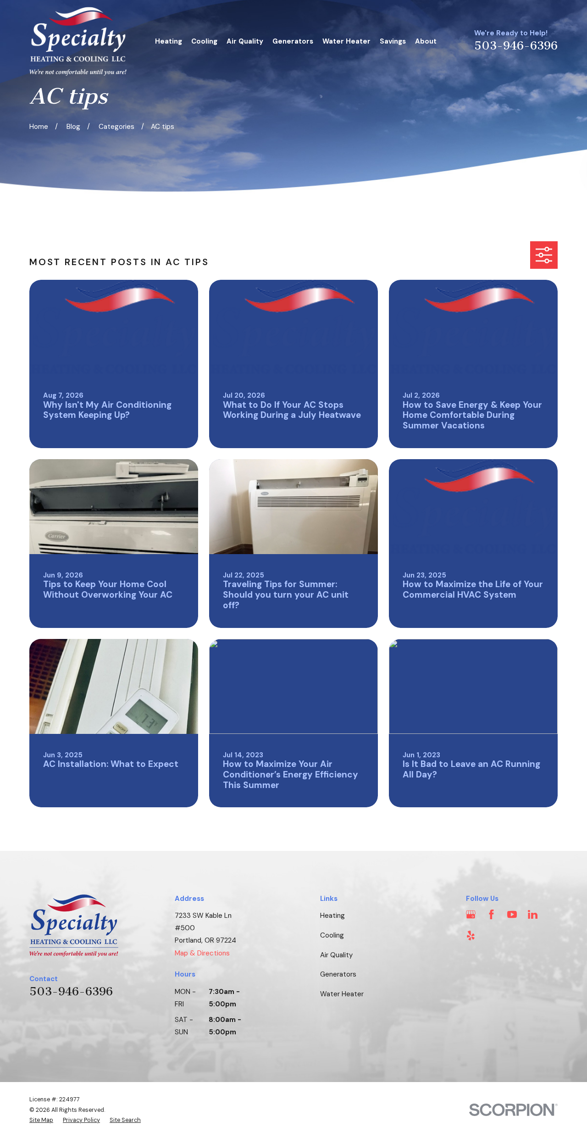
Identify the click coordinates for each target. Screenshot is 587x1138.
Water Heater (342, 994)
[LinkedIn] (532, 914)
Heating (332, 915)
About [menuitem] (426, 41)
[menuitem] (41, 1120)
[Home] (78, 41)
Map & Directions (202, 953)
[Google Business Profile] (471, 914)
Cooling (332, 935)
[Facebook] (491, 914)
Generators (338, 974)
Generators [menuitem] (292, 41)
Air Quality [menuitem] (245, 41)
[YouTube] (512, 914)
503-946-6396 (516, 45)
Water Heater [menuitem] (346, 41)
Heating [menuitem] (168, 41)
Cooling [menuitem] (204, 41)
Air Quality (336, 955)
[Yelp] (471, 935)
